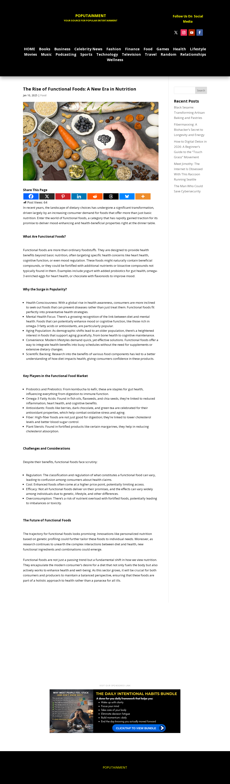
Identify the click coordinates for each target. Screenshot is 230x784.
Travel (151, 55)
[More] (143, 196)
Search (201, 90)
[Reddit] (95, 196)
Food (148, 49)
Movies (30, 55)
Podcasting (66, 55)
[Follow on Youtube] (191, 32)
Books (44, 49)
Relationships (193, 55)
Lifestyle (198, 49)
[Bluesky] (127, 196)
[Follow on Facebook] (199, 32)
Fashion (113, 49)
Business (62, 49)
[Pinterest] (63, 196)
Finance (132, 49)
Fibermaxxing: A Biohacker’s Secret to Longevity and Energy (189, 129)
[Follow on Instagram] (184, 32)
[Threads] (111, 196)
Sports (86, 55)
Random (168, 55)
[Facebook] (31, 196)
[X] (47, 196)
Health (179, 49)
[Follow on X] (176, 32)
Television (131, 55)
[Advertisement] (115, 641)
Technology (107, 55)
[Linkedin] (79, 196)
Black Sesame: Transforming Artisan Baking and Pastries (189, 112)
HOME (29, 49)
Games (163, 49)
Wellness (115, 60)
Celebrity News (88, 49)
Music (46, 55)
